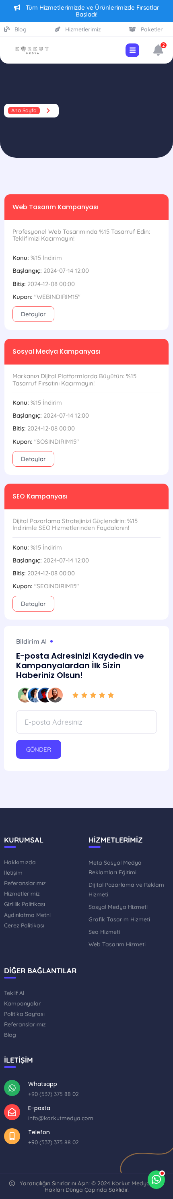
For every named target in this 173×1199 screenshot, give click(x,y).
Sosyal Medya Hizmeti (118, 907)
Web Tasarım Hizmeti (117, 944)
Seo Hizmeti (104, 931)
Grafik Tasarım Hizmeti (119, 919)
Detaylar (33, 314)
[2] (158, 52)
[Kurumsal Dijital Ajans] (32, 50)
